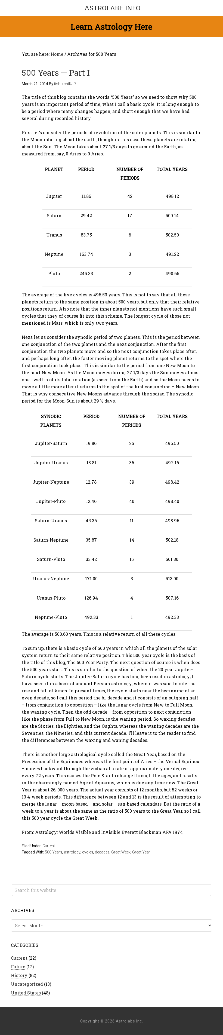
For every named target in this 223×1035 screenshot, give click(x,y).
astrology (72, 852)
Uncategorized (27, 984)
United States (26, 993)
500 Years (53, 852)
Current (48, 846)
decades (102, 852)
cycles (87, 852)
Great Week (121, 852)
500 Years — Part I (56, 72)
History (19, 975)
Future (18, 966)
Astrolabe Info (113, 8)
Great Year (141, 852)
